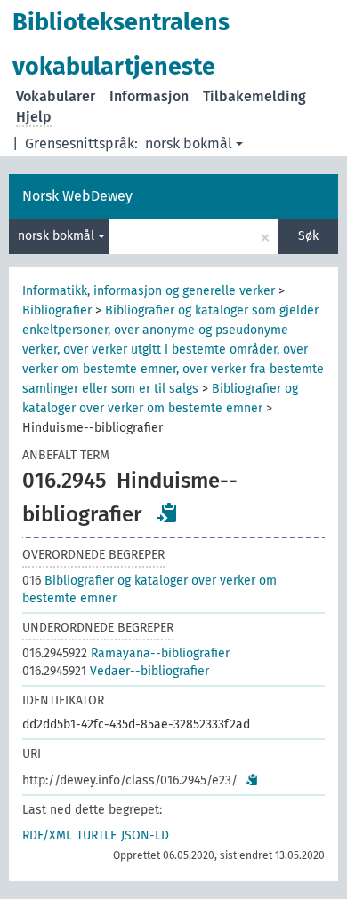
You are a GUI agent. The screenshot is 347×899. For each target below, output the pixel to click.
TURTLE (97, 835)
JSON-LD (145, 835)
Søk (308, 235)
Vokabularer (55, 96)
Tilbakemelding (254, 96)
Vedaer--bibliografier (115, 671)
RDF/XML (47, 835)
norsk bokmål (188, 143)
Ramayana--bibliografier (126, 653)
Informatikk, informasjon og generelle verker (148, 290)
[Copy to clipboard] (167, 512)
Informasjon (149, 96)
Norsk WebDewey (77, 195)
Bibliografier (57, 310)
